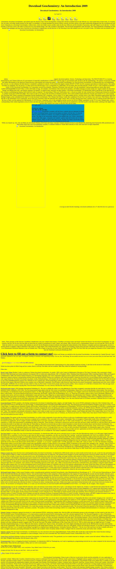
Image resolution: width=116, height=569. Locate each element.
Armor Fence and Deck (7, 536)
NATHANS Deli (6, 486)
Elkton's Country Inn (7, 453)
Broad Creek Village (7, 372)
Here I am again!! (37, 111)
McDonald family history (8, 388)
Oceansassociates (6, 541)
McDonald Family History (8, 472)
